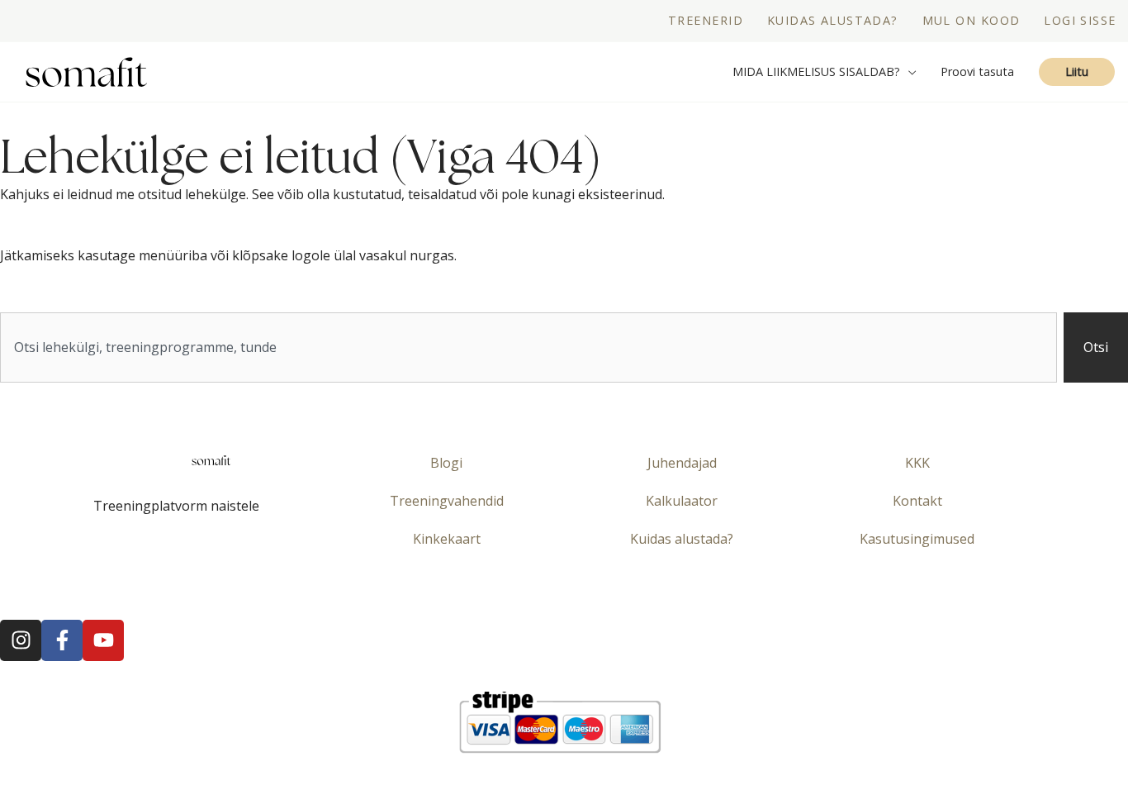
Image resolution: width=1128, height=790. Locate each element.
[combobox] (528, 347)
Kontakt (917, 501)
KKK (917, 463)
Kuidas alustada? (681, 539)
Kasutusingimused (917, 539)
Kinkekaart (447, 539)
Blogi (446, 463)
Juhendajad (682, 463)
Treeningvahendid (447, 501)
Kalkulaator (682, 501)
